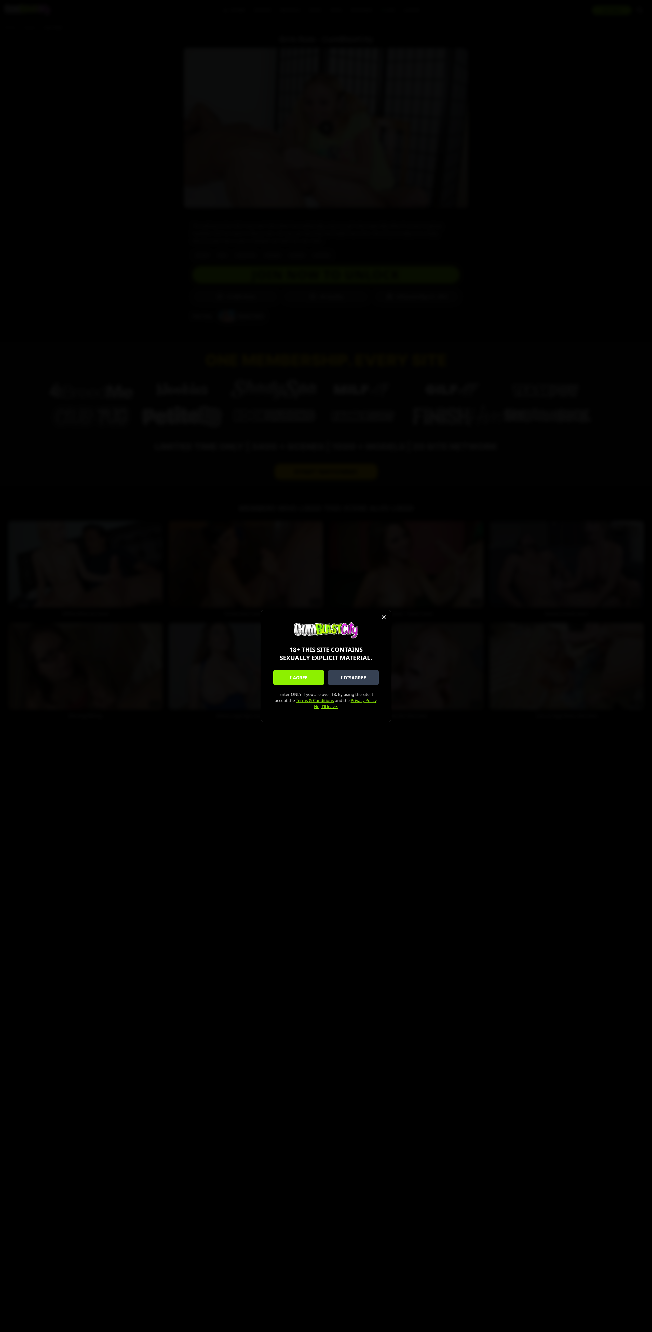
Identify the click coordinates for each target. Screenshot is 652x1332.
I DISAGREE (353, 678)
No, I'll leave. (326, 706)
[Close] (384, 617)
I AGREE (298, 678)
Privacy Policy (363, 700)
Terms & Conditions (315, 700)
